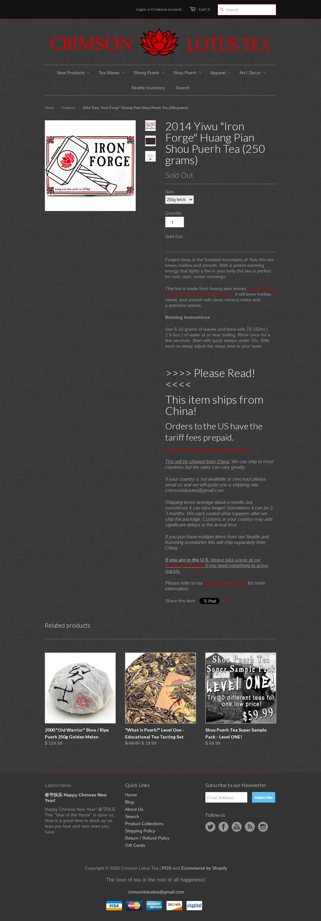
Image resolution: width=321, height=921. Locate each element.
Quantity (173, 212)
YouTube (237, 827)
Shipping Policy (140, 830)
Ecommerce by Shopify (204, 868)
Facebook (223, 827)
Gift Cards (135, 845)
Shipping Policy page (225, 583)
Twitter (210, 827)
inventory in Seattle (184, 565)
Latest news (58, 785)
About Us (134, 809)
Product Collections (144, 823)
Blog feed (250, 827)
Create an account (166, 9)
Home (131, 794)
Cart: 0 (204, 9)
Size (169, 191)
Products (68, 108)
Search (132, 816)
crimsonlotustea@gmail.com (156, 891)
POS (166, 868)
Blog (129, 802)
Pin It (228, 600)
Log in (141, 9)
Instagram (263, 827)
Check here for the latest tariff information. (207, 449)
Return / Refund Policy (147, 838)
